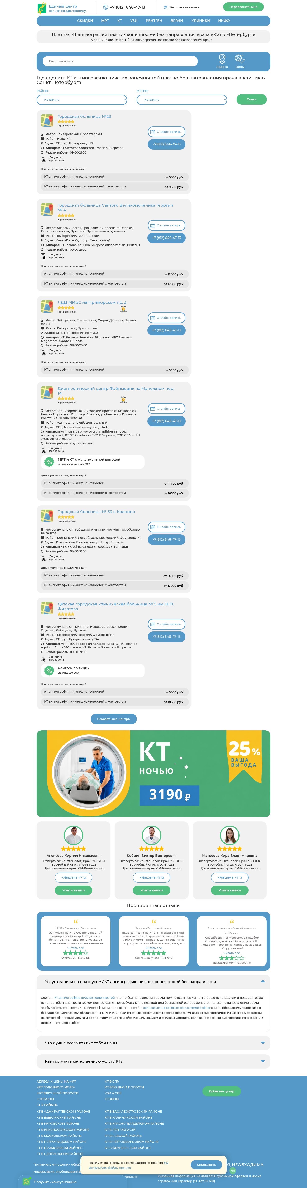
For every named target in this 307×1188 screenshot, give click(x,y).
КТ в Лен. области (120, 1130)
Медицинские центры (108, 40)
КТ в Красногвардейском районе (134, 1124)
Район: (43, 91)
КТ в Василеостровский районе (133, 1111)
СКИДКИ (85, 21)
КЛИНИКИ (200, 21)
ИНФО (224, 21)
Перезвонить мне (244, 7)
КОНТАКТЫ (45, 1099)
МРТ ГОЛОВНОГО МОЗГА (56, 1087)
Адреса (222, 65)
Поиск (252, 99)
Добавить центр (221, 1091)
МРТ (105, 21)
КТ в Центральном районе (60, 1154)
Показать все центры (114, 719)
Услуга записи (73, 890)
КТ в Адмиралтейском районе (63, 1111)
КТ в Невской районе (123, 1136)
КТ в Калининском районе (128, 1117)
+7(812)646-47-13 (73, 877)
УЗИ (133, 21)
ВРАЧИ (177, 21)
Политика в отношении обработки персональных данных (78, 1164)
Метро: (142, 91)
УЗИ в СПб (113, 1093)
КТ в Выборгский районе (59, 1117)
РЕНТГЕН (154, 21)
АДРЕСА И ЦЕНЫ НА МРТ (56, 1081)
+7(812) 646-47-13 (166, 144)
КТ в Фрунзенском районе (128, 1148)
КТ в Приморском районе (59, 1148)
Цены (240, 65)
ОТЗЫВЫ (112, 1099)
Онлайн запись (169, 132)
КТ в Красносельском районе (63, 1130)
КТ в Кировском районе (58, 1124)
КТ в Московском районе (59, 1136)
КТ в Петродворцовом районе (132, 1142)
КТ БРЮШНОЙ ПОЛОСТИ (124, 1087)
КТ (119, 21)
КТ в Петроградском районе (61, 1142)
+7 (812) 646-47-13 (127, 7)
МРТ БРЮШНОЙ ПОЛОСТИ (58, 1093)
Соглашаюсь (206, 1165)
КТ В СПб (112, 1081)
